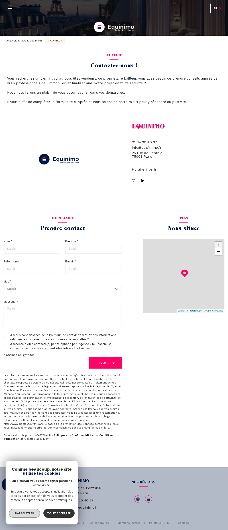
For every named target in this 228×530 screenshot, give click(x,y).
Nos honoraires (98, 522)
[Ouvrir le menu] (10, 7)
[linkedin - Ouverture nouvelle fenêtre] (143, 180)
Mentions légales (129, 522)
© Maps (194, 310)
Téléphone (11, 261)
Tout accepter (59, 513)
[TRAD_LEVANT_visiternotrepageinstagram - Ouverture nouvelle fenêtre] (133, 180)
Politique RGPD (159, 522)
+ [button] (218, 245)
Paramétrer (24, 513)
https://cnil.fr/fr (78, 405)
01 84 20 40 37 (144, 142)
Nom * (8, 241)
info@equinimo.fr (146, 147)
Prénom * (71, 241)
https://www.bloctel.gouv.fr (20, 424)
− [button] (218, 251)
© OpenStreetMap (213, 310)
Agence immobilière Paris (24, 40)
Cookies (183, 523)
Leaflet (181, 310)
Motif (7, 281)
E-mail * (70, 261)
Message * (11, 301)
